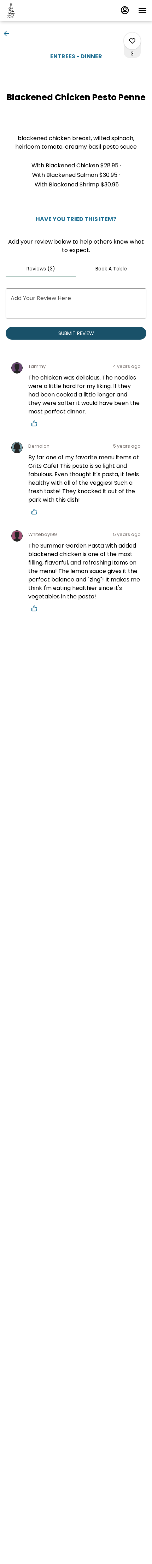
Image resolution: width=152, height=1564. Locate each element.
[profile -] (125, 10)
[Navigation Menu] (142, 11)
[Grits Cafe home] (37, 10)
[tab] (41, 268)
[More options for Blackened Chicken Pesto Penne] (132, 40)
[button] (8, 33)
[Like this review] (36, 423)
